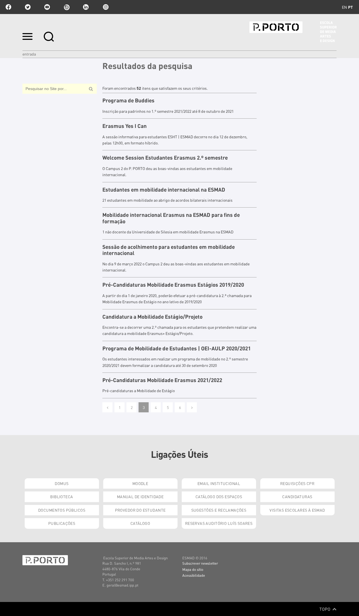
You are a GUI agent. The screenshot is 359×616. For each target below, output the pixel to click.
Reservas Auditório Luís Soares (219, 523)
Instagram (105, 7)
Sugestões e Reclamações (219, 509)
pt (350, 7)
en (344, 7)
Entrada (29, 53)
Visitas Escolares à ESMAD (297, 509)
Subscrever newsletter (200, 563)
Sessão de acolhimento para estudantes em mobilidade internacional (168, 250)
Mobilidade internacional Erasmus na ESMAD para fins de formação (171, 218)
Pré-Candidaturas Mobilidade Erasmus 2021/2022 (162, 380)
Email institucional (218, 483)
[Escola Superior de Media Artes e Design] (293, 31)
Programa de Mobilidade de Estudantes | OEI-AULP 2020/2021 (176, 348)
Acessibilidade (193, 575)
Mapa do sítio (192, 569)
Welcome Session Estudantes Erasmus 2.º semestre (165, 158)
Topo (325, 609)
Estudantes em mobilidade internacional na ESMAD (163, 190)
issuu (66, 7)
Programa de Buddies (128, 100)
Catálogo (140, 523)
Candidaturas (297, 496)
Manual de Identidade (140, 496)
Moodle (140, 483)
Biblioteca (61, 496)
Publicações (61, 523)
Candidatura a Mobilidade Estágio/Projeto (152, 317)
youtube (47, 7)
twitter (28, 7)
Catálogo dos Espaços (218, 496)
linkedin (86, 7)
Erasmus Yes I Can (124, 126)
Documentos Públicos (61, 509)
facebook (8, 7)
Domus (61, 483)
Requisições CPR (297, 483)
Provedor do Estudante (140, 509)
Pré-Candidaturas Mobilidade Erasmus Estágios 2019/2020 (173, 285)
